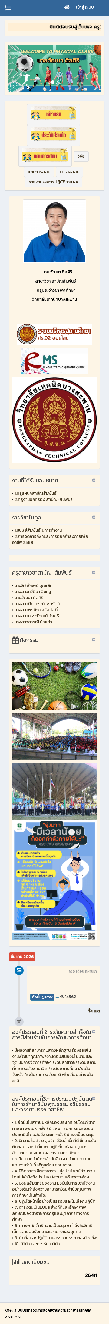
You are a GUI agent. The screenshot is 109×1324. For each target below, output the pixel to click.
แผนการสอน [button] (39, 172)
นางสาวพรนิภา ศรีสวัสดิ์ (36, 610)
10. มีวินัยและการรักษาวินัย (37, 1244)
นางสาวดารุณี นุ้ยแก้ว (33, 622)
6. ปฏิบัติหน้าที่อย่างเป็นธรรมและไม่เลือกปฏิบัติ (55, 1201)
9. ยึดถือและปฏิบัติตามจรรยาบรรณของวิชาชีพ (56, 1238)
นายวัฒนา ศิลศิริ (29, 598)
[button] (53, 114)
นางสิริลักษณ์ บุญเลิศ (34, 585)
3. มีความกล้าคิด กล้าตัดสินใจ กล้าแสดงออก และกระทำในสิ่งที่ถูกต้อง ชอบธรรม (51, 1162)
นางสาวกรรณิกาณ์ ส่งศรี (37, 616)
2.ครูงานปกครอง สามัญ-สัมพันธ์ (44, 499)
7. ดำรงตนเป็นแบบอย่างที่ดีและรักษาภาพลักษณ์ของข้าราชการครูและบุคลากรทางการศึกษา (50, 1213)
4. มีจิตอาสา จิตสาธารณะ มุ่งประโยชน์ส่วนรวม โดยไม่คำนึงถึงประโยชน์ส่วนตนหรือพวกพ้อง (53, 1174)
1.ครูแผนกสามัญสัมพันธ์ (35, 493)
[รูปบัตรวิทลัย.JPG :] (54, 231)
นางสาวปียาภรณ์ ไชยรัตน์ (37, 604)
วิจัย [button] (81, 156)
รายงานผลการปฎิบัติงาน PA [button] (53, 182)
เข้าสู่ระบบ (85, 7)
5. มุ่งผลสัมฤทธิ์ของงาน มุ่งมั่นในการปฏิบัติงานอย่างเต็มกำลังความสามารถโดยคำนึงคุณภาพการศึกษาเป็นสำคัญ (53, 1189)
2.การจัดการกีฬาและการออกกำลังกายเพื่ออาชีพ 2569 (50, 539)
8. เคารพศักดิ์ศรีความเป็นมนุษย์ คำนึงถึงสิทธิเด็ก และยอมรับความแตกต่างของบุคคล (52, 1228)
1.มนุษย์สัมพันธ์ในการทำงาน (38, 530)
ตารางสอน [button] (69, 172)
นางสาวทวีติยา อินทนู (33, 591)
